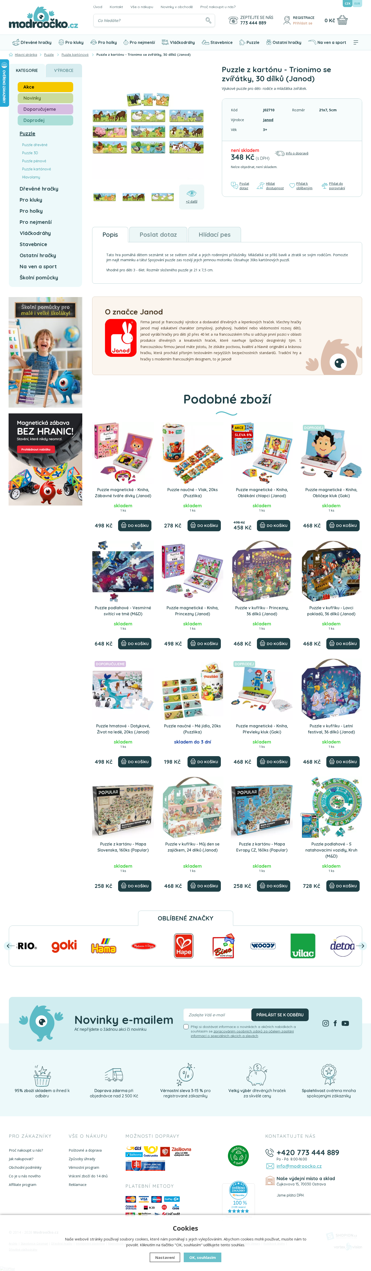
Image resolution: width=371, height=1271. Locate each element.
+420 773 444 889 (308, 1152)
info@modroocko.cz (299, 1166)
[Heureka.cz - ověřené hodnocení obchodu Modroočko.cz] (238, 1200)
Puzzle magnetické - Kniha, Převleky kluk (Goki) (262, 728)
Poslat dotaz (244, 185)
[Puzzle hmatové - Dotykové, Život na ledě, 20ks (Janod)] (123, 689)
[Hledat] (208, 20)
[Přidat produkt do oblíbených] (147, 428)
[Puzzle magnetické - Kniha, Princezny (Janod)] (192, 571)
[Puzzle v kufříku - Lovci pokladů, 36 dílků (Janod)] (331, 571)
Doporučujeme (39, 109)
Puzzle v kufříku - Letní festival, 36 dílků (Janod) (331, 728)
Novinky (32, 98)
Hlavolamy (31, 177)
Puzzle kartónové (36, 169)
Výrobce (63, 70)
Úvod (97, 7)
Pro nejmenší (142, 42)
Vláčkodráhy (182, 42)
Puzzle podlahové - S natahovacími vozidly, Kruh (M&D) (331, 850)
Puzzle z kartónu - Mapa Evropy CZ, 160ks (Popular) (261, 847)
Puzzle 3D (30, 153)
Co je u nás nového (25, 1176)
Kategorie (27, 70)
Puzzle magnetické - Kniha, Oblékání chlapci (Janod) (262, 492)
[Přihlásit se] (286, 20)
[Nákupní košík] (342, 20)
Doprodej (34, 120)
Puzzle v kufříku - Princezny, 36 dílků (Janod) (262, 610)
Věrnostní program (84, 1167)
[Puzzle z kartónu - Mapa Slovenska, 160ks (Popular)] (123, 807)
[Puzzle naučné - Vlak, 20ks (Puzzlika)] (192, 453)
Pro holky (107, 42)
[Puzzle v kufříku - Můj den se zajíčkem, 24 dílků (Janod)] (192, 807)
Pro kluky (74, 42)
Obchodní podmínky (25, 1167)
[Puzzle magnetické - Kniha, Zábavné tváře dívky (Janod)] (123, 453)
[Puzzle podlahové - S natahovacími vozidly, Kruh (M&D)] (331, 807)
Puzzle (253, 42)
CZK (347, 3)
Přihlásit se (302, 23)
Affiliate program (22, 1184)
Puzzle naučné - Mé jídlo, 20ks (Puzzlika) (192, 728)
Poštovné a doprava (85, 1150)
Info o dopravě (297, 153)
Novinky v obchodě (177, 7)
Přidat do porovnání (337, 185)
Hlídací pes (215, 234)
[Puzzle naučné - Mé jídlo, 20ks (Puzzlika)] (192, 689)
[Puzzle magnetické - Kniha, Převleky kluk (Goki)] (262, 689)
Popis (110, 234)
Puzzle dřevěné (34, 145)
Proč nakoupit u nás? (217, 7)
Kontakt (116, 7)
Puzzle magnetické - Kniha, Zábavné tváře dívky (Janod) (123, 492)
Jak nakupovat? (21, 1158)
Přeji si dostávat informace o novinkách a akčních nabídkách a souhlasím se (243, 1031)
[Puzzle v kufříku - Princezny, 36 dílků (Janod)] (262, 571)
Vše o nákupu (141, 7)
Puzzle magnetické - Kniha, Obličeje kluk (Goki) (331, 492)
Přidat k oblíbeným (304, 185)
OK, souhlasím (202, 1257)
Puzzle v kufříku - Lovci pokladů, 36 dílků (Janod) (331, 610)
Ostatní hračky (287, 42)
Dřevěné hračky (36, 42)
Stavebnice (221, 42)
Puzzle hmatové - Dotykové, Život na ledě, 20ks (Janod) (123, 728)
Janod (268, 119)
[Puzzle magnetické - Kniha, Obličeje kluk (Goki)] (331, 453)
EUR (357, 3)
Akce (28, 87)
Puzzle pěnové (34, 161)
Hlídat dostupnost (275, 185)
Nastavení (165, 1257)
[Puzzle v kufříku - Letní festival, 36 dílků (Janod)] (331, 689)
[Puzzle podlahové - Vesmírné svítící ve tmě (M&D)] (123, 571)
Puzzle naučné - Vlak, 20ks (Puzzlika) (192, 492)
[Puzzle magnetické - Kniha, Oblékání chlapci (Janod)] (262, 453)
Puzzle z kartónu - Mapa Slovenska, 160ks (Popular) (123, 847)
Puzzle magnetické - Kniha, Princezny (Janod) (193, 610)
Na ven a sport (331, 42)
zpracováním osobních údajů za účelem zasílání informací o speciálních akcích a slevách (242, 1033)
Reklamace (78, 1184)
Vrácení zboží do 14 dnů (88, 1176)
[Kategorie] (356, 42)
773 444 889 (253, 23)
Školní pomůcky (39, 277)
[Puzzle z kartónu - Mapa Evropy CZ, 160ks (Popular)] (262, 807)
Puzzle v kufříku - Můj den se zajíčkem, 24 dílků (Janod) (192, 847)
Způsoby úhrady (82, 1158)
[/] (42, 1074)
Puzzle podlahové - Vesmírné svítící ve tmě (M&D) (123, 610)
